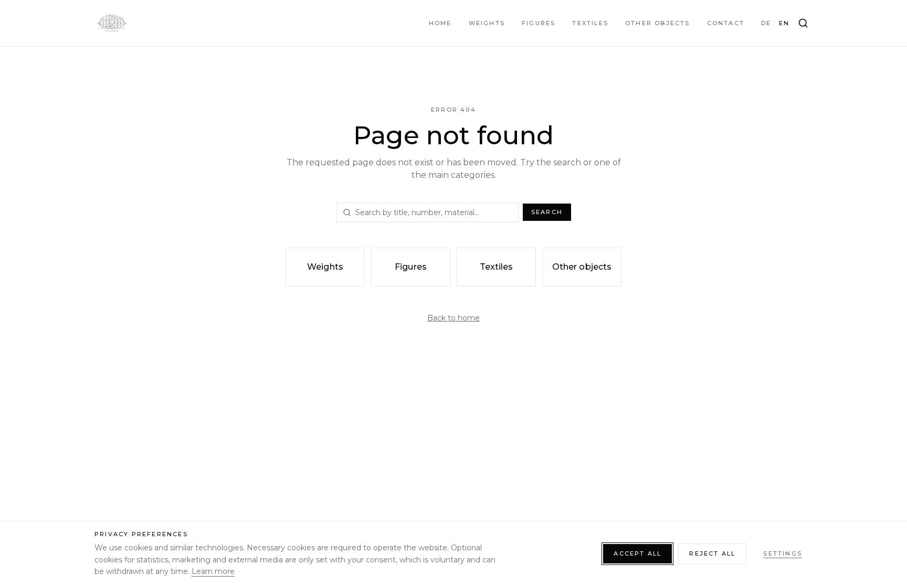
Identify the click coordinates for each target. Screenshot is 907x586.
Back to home (453, 318)
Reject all (712, 553)
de (766, 23)
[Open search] (803, 23)
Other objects (657, 23)
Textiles (590, 23)
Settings (782, 553)
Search (547, 212)
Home (440, 23)
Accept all (637, 553)
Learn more (213, 571)
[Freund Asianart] (111, 23)
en (784, 23)
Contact (725, 23)
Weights (487, 23)
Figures (538, 23)
